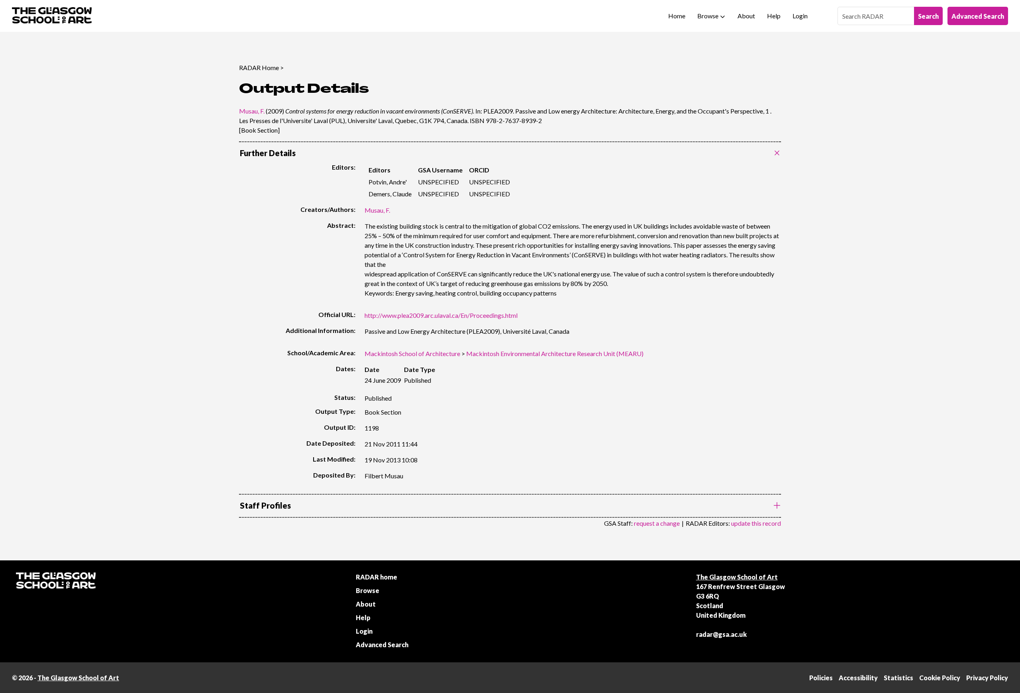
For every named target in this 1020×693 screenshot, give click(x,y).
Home (676, 16)
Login (800, 16)
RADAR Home (259, 67)
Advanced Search (977, 16)
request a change (657, 523)
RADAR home (376, 577)
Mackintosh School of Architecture (412, 353)
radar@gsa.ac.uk (721, 634)
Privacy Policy (987, 677)
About (746, 16)
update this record (756, 523)
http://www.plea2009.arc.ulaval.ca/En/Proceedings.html (441, 315)
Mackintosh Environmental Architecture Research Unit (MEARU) (554, 353)
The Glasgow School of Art (737, 577)
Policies (821, 677)
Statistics (898, 677)
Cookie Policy (939, 677)
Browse (707, 16)
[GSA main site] (52, 16)
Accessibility (858, 677)
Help (774, 16)
